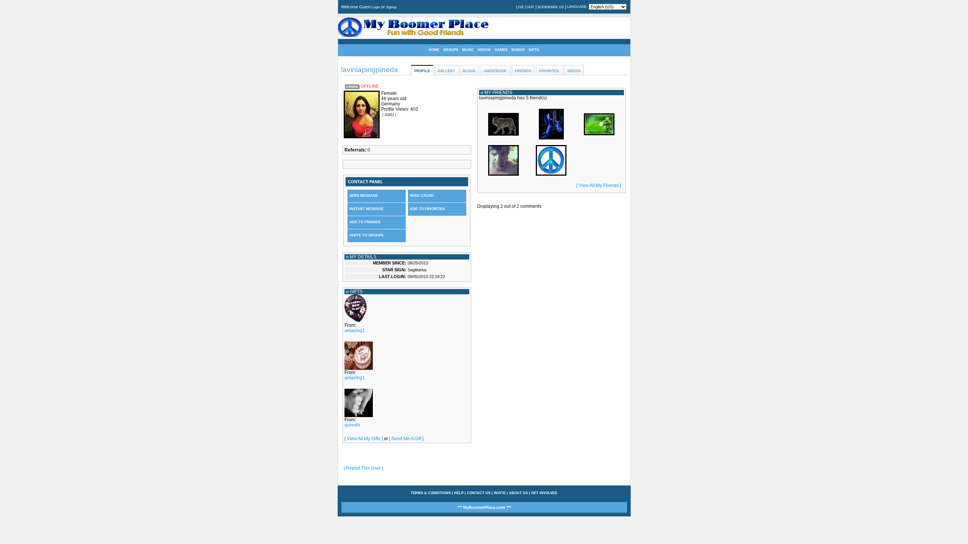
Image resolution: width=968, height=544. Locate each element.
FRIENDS (523, 71)
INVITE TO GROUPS (366, 235)
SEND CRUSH (422, 196)
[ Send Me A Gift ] (406, 438)
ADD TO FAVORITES (427, 209)
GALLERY (446, 71)
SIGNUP (518, 50)
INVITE (500, 493)
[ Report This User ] (363, 468)
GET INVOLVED (544, 493)
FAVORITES (549, 71)
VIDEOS (484, 50)
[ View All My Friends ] (598, 185)
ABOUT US (518, 493)
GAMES (501, 50)
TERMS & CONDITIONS (431, 493)
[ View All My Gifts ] (363, 438)
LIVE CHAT (525, 7)
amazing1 (354, 330)
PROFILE (422, 71)
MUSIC (468, 50)
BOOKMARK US (551, 7)
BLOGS (469, 71)
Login (376, 7)
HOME (434, 50)
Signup (391, 7)
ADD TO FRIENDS (364, 222)
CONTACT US (478, 493)
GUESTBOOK (495, 71)
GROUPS (450, 50)
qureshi (352, 425)
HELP (459, 493)
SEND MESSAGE (363, 196)
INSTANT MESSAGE (366, 209)
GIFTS (534, 50)
